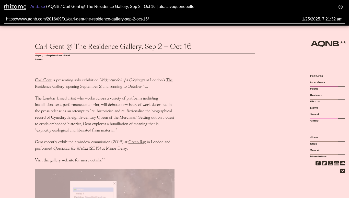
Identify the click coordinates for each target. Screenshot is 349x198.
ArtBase (37, 6)
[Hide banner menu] (340, 7)
